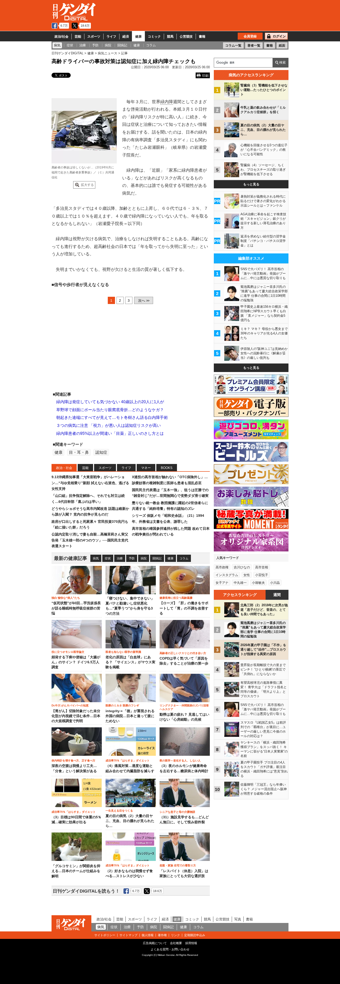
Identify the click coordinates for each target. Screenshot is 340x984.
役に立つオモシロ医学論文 (68, 651)
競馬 (170, 36)
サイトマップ (128, 935)
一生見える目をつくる (119, 810)
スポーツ (93, 36)
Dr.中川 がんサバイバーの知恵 (70, 705)
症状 (108, 558)
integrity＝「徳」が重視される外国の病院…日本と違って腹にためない (130, 716)
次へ (143, 301)
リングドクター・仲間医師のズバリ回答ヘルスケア (184, 707)
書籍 (202, 36)
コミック (154, 36)
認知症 (101, 452)
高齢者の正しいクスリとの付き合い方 (183, 653)
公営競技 (186, 36)
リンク (175, 935)
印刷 (205, 75)
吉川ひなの (242, 567)
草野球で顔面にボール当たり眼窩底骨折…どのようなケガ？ (110, 410)
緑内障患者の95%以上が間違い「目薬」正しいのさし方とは (110, 433)
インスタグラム (227, 575)
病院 (144, 558)
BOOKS (166, 468)
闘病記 (157, 558)
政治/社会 (61, 36)
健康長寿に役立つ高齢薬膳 (176, 597)
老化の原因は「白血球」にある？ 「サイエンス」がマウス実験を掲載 (130, 662)
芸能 (78, 36)
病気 (96, 558)
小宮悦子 (261, 575)
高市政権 (222, 567)
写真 (237, 919)
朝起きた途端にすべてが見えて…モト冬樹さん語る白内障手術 (112, 417)
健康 (138, 36)
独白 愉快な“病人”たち (66, 597)
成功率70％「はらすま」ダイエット (128, 760)
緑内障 (166, 101)
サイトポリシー (104, 935)
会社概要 (176, 943)
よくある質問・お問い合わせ (170, 949)
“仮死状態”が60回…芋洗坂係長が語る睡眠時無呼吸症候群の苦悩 (76, 608)
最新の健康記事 (70, 558)
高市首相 (261, 567)
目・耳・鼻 (79, 452)
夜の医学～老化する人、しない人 (180, 760)
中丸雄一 (240, 583)
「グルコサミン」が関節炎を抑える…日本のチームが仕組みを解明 (76, 871)
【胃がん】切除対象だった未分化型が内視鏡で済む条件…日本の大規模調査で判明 (76, 716)
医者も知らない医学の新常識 (123, 651)
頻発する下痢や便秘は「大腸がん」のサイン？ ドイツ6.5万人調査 (76, 662)
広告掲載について (155, 943)
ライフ (111, 36)
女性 (246, 575)
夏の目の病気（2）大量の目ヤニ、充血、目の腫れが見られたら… (130, 821)
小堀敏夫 (258, 583)
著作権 (162, 935)
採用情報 (191, 943)
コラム (183, 558)
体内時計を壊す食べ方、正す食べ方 (73, 760)
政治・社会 (64, 468)
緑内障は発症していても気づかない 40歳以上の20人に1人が (110, 402)
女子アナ (222, 583)
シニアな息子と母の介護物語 (177, 811)
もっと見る (251, 184)
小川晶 (275, 583)
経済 (125, 36)
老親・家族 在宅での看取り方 (178, 865)
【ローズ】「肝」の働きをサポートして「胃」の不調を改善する (184, 608)
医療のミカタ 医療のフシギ (122, 705)
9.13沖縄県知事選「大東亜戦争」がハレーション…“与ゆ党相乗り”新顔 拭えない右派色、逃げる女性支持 (90, 483)
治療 (120, 558)
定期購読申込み (194, 935)
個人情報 (148, 935)
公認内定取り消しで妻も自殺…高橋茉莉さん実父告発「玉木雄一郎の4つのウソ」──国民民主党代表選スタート (90, 540)
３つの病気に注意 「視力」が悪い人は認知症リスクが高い (108, 425)
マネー (146, 468)
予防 (132, 558)
